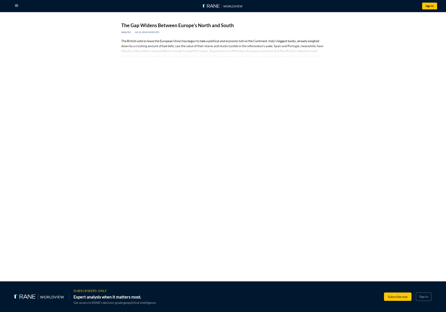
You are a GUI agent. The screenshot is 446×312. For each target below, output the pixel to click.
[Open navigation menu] (17, 6)
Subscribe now (398, 297)
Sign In (430, 5)
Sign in (423, 296)
